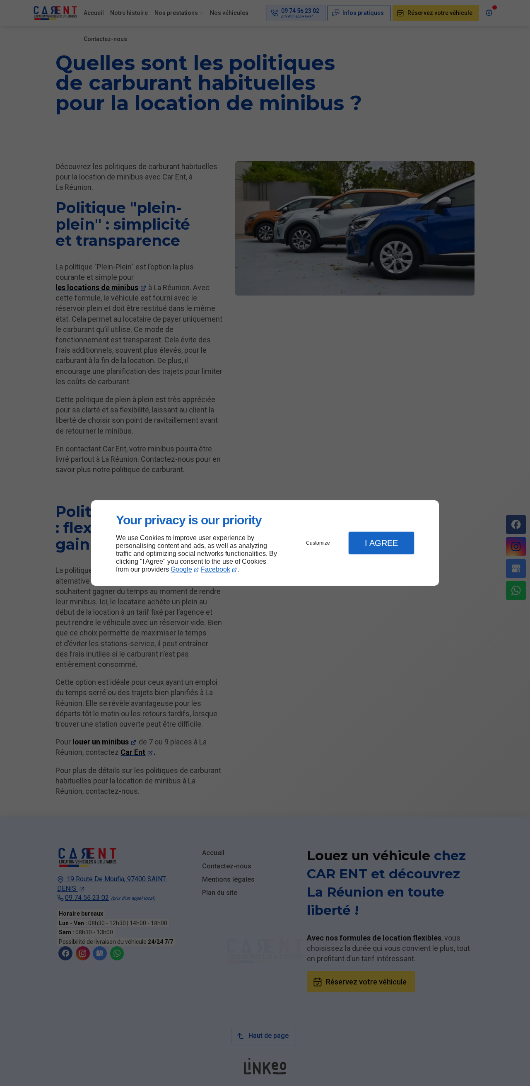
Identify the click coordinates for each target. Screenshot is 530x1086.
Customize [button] (318, 543)
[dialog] (265, 543)
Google (181, 569)
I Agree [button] (381, 543)
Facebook (215, 569)
